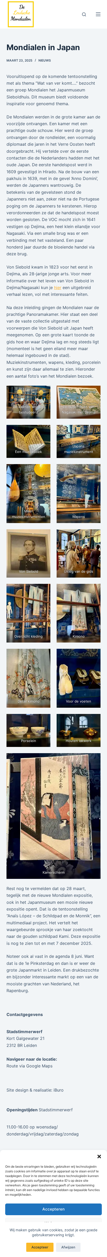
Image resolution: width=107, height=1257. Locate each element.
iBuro (59, 1090)
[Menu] (98, 14)
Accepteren (53, 1209)
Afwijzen (68, 1247)
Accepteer (39, 1247)
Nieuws (44, 60)
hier (57, 287)
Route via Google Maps (29, 1065)
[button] (99, 1156)
